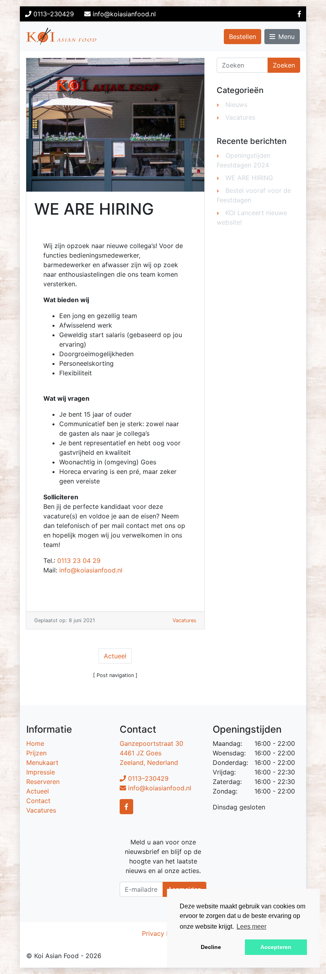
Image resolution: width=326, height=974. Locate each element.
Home (35, 743)
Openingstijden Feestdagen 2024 (243, 160)
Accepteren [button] (275, 947)
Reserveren (43, 782)
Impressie (40, 772)
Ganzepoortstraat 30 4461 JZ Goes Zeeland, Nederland (151, 752)
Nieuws (236, 105)
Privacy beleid (163, 933)
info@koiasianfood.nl (90, 570)
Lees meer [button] (251, 926)
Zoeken (284, 65)
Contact (38, 801)
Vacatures (184, 620)
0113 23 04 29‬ (79, 561)
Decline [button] (211, 947)
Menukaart (42, 762)
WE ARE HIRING (249, 178)
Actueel (115, 656)
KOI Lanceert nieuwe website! (252, 217)
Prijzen (36, 753)
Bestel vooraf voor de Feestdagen (254, 195)
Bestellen (242, 37)
